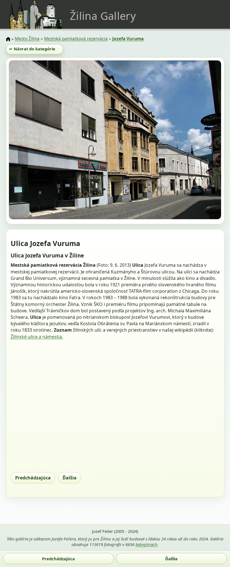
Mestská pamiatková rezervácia (76, 39)
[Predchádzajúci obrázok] (40, 140)
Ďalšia (70, 478)
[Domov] (8, 39)
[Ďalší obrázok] (189, 140)
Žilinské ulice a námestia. (37, 337)
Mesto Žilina (27, 39)
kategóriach (146, 544)
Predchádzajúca (33, 478)
